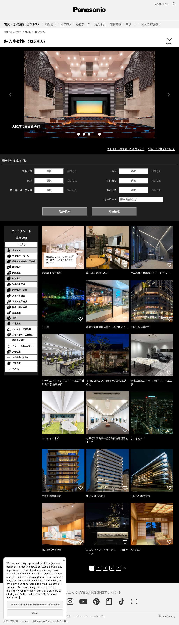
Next (168, 94)
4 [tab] (94, 134)
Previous (10, 94)
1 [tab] (79, 134)
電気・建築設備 (11, 31)
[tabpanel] (89, 94)
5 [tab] (100, 134)
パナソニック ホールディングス (90, 616)
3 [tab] (89, 134)
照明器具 (27, 31)
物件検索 (64, 211)
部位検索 (114, 211)
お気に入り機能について (161, 148)
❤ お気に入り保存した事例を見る (125, 148)
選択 (49, 171)
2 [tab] (84, 134)
